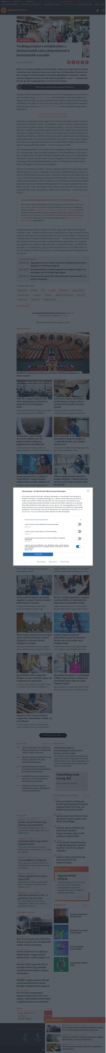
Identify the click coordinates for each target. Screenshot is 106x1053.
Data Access (53, 562)
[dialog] (53, 526)
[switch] (78, 524)
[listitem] (53, 520)
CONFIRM (38, 554)
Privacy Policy (64, 562)
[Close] (89, 491)
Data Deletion (41, 562)
